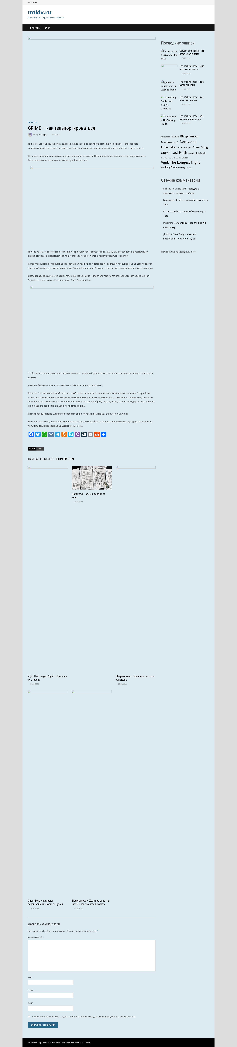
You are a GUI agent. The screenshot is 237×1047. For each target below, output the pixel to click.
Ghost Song (200, 147)
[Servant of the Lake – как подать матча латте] (169, 51)
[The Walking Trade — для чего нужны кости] (169, 66)
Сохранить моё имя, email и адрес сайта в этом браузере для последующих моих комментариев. (84, 1016)
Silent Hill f (177, 158)
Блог (47, 28)
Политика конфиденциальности (178, 251)
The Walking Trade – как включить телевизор (191, 118)
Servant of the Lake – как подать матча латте (192, 52)
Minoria (191, 153)
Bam (87, 1042)
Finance (167, 211)
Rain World (201, 153)
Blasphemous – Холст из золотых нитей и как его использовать (90, 902)
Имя (31, 977)
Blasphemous (189, 136)
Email (31, 990)
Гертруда (43, 134)
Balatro (175, 136)
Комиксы (189, 168)
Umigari (185, 158)
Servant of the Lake (167, 158)
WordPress (78, 1042)
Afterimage (165, 137)
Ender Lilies (169, 147)
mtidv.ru (39, 12)
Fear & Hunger (184, 147)
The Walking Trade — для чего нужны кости (192, 68)
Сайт (30, 1003)
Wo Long (181, 167)
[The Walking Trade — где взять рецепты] (169, 82)
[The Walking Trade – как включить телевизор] (169, 116)
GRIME (40, 448)
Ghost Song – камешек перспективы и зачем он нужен (45, 902)
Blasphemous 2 (169, 142)
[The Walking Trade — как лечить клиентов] (169, 97)
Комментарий (36, 937)
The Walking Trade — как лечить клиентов (192, 99)
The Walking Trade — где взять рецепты (192, 83)
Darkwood (188, 141)
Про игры (35, 28)
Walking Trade (169, 167)
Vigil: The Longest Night (180, 162)
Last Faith (179, 152)
